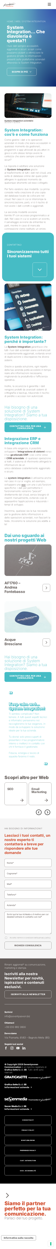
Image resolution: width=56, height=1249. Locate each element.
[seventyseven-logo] (9, 3)
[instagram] (11, 1048)
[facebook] (5, 1048)
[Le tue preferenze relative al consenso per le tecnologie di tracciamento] (51, 1244)
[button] (23, 812)
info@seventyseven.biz (17, 1016)
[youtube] (17, 1048)
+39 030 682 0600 (15, 1026)
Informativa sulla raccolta (18, 1237)
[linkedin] (23, 1048)
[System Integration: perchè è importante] (28, 284)
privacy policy (44, 937)
